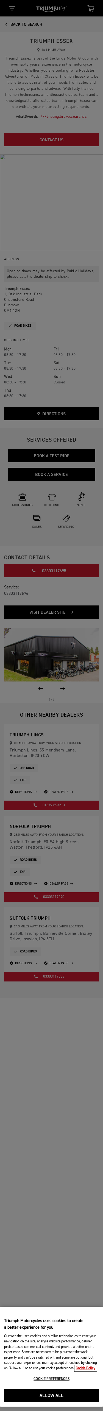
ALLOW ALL (51, 1395)
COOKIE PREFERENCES (51, 1379)
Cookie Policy (85, 1368)
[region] (51, 1357)
